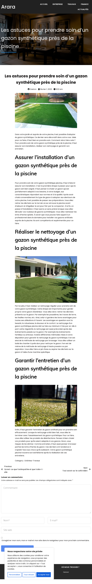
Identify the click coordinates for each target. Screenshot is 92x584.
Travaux (36, 460)
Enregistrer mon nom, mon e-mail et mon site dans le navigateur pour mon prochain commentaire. (45, 540)
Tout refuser (29, 575)
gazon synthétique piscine (50, 183)
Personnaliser (14, 575)
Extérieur (29, 460)
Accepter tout (43, 575)
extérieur (38, 311)
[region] (29, 563)
